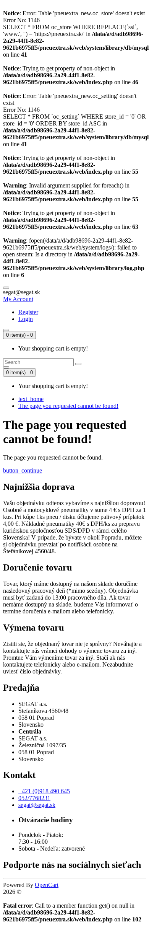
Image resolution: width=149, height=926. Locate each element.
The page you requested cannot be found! (68, 406)
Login (25, 319)
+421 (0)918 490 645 (44, 791)
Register (28, 312)
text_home (31, 399)
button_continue (22, 470)
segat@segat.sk (36, 805)
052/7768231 (34, 798)
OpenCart (46, 885)
